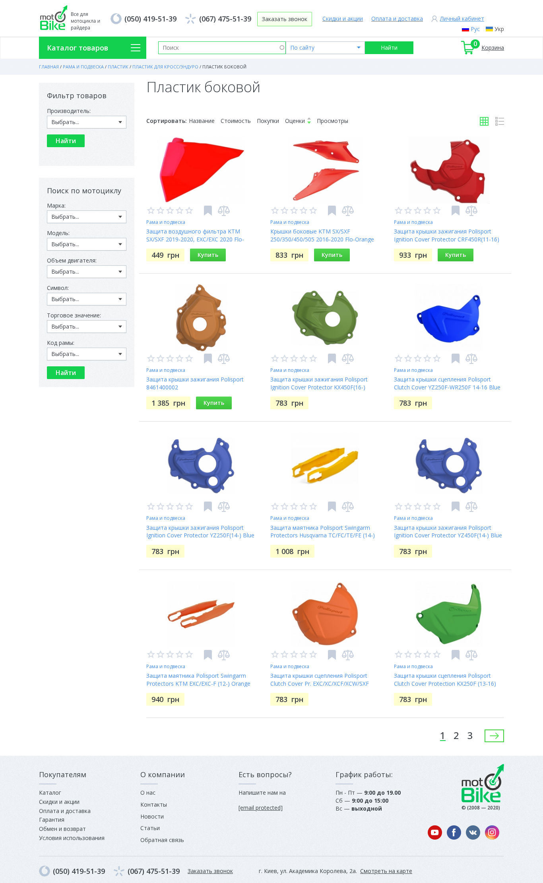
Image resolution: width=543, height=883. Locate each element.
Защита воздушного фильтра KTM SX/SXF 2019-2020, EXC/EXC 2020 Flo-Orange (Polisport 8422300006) (195, 239)
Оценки (295, 121)
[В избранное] (208, 211)
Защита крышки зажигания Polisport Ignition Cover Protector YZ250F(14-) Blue (200, 531)
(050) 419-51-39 (150, 18)
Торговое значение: (74, 315)
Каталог (50, 792)
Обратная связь (162, 840)
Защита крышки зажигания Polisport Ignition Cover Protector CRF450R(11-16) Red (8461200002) (446, 239)
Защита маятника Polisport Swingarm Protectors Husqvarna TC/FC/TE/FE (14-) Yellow (322, 535)
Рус (475, 29)
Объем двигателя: (72, 260)
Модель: (58, 233)
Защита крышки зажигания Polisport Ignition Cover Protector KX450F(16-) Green (319, 387)
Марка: (56, 205)
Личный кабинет (462, 18)
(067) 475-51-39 (225, 18)
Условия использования (72, 838)
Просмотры (332, 120)
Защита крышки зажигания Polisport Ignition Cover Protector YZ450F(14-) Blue (448, 531)
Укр (499, 29)
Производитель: (69, 111)
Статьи (150, 828)
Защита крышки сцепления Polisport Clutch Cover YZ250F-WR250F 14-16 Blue (447, 383)
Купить (208, 255)
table (484, 121)
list (499, 121)
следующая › (494, 735)
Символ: (58, 288)
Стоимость (236, 120)
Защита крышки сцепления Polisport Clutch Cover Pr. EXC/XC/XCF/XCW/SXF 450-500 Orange (319, 683)
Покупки (268, 120)
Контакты (153, 804)
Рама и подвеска (165, 222)
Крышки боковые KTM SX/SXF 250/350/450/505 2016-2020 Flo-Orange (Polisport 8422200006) (322, 239)
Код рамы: (60, 342)
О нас (147, 792)
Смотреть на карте (386, 871)
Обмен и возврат (62, 828)
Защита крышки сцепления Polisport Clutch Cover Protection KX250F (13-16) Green (445, 683)
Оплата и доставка (397, 18)
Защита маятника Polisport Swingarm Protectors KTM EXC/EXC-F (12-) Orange (198, 679)
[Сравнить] (224, 211)
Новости (152, 816)
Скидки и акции (342, 18)
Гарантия (51, 819)
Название (202, 120)
